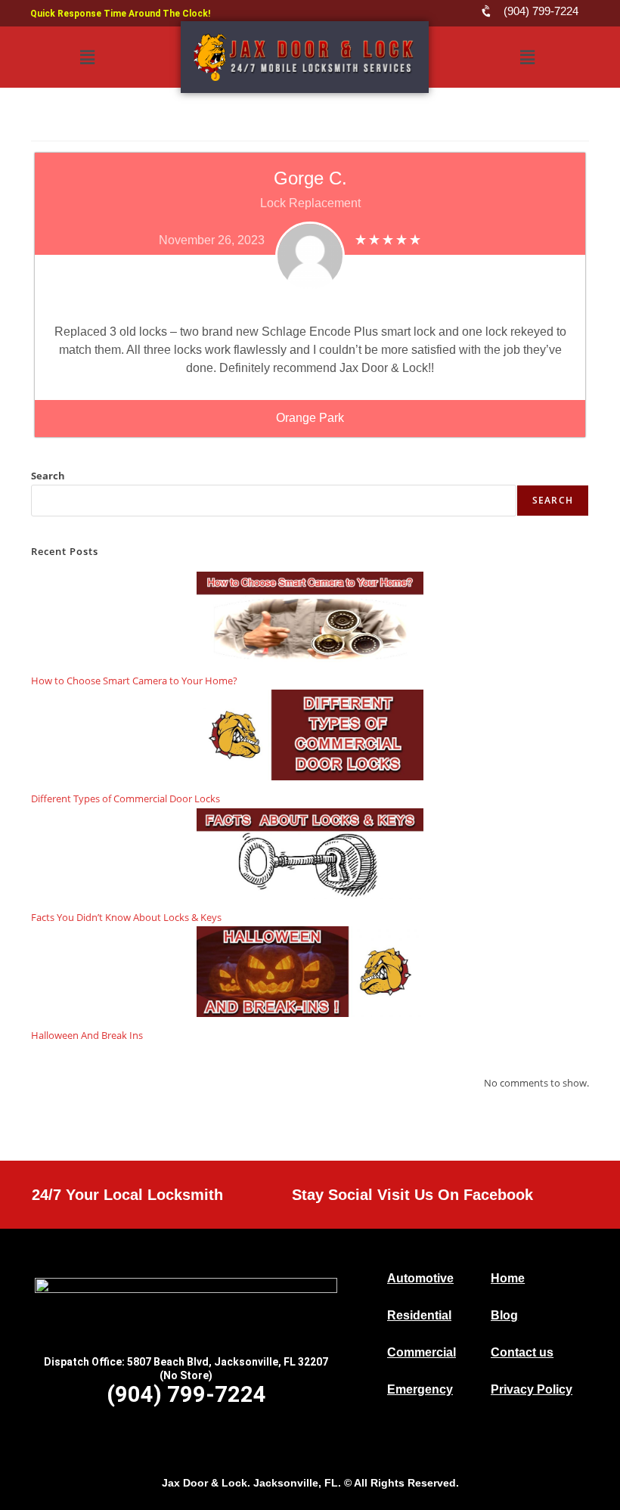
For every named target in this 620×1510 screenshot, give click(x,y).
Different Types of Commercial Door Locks (125, 798)
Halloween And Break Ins (87, 1035)
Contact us (522, 1352)
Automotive (420, 1278)
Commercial (421, 1352)
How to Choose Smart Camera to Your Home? (134, 680)
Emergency (420, 1389)
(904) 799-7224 (186, 1394)
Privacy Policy (531, 1389)
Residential (419, 1315)
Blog (504, 1315)
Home (508, 1278)
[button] (87, 57)
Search (48, 475)
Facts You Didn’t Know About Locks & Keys (126, 917)
